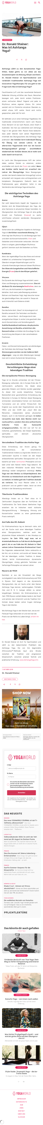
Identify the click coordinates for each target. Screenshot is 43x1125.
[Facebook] (17, 60)
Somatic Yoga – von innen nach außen (21, 999)
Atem (30, 239)
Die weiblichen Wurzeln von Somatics (18, 900)
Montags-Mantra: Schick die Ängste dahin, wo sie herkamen (31, 738)
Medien (6, 818)
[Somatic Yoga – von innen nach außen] (21, 982)
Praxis (25, 166)
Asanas (27, 215)
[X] (22, 60)
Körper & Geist (10, 883)
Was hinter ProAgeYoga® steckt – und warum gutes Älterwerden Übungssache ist (21, 1036)
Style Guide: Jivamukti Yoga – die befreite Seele (21, 1072)
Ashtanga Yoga (10, 679)
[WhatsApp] (26, 60)
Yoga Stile (7, 40)
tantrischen (20, 462)
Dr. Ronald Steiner (11, 673)
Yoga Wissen (9, 898)
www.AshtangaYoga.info (29, 660)
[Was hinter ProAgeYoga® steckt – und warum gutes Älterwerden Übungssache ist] (21, 1018)
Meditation (29, 286)
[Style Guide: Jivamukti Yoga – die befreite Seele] (21, 1055)
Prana (12, 271)
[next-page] (24, 1082)
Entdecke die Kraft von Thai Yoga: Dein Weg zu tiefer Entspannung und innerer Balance (21, 962)
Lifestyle (8, 834)
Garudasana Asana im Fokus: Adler (11, 737)
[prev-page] (19, 1082)
